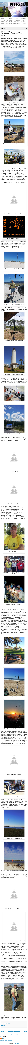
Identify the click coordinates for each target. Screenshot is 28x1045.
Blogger (17, 1043)
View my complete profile (6, 1040)
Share (3, 1025)
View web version (14, 1034)
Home (14, 1031)
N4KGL (3, 1038)
